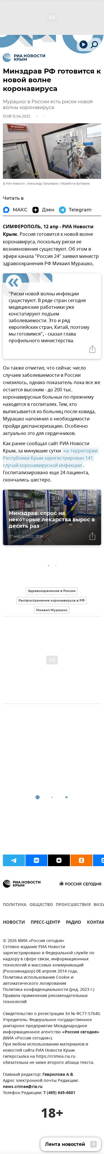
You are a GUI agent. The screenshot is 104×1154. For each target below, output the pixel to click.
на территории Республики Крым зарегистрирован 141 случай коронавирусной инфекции (51, 458)
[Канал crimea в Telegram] (14, 860)
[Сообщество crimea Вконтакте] (36, 860)
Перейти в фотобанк (75, 183)
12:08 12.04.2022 (16, 116)
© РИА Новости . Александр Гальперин (30, 183)
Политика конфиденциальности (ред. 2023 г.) (48, 990)
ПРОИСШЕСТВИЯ (73, 905)
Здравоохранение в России (52, 591)
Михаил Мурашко (51, 610)
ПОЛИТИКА (15, 905)
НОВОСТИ (14, 923)
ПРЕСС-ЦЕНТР (45, 923)
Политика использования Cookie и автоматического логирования (38, 980)
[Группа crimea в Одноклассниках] (81, 860)
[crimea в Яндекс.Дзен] (59, 860)
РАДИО (73, 923)
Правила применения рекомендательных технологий (45, 999)
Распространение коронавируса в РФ (51, 600)
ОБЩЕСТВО (41, 905)
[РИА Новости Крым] (23, 57)
